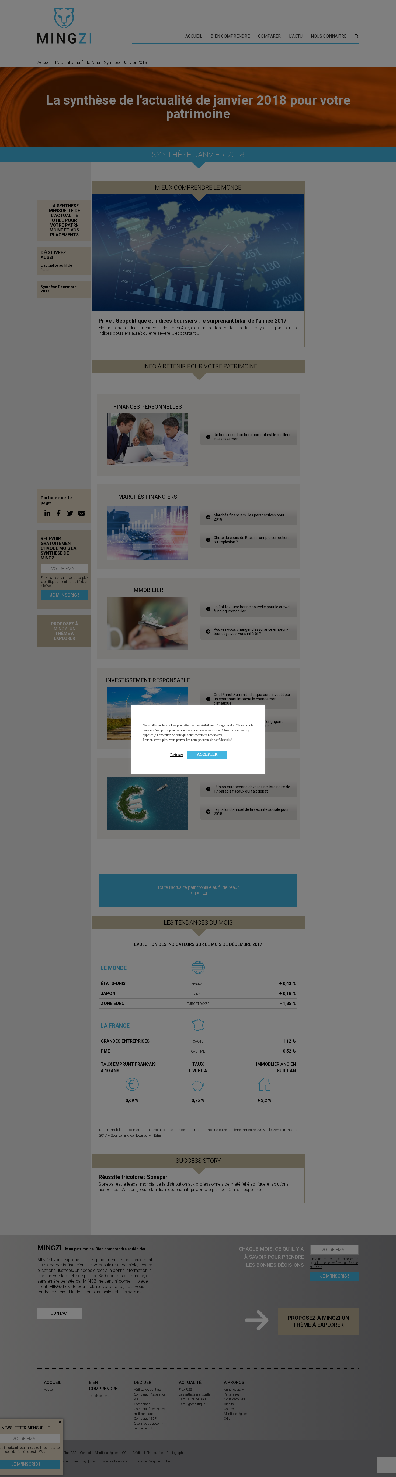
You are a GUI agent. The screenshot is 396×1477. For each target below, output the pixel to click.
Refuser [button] (176, 754)
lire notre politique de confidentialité (209, 740)
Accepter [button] (207, 754)
